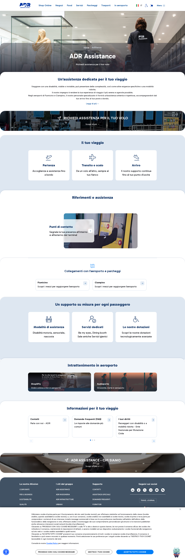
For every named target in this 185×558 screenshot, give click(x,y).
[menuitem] (24, 489)
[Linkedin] (132, 490)
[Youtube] (157, 490)
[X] (144, 490)
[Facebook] (138, 490)
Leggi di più (91, 103)
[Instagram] (151, 490)
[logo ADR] (25, 5)
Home (86, 47)
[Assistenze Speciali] (146, 5)
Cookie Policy (52, 543)
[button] (139, 5)
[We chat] (163, 490)
